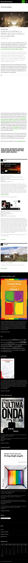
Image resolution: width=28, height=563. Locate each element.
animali (20, 339)
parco (2, 350)
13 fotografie (10, 262)
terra (23, 350)
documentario (16, 342)
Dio (13, 342)
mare (15, 346)
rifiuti (10, 350)
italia (10, 346)
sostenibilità (16, 350)
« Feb (2, 555)
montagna (3, 348)
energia (2, 344)
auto (23, 339)
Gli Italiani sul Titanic (5, 196)
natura (14, 348)
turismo (5, 351)
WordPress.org (4, 536)
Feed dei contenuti (4, 531)
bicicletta (2, 342)
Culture (10, 342)
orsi (23, 348)
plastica (4, 350)
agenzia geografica (4, 339)
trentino (2, 351)
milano (20, 346)
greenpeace (25, 344)
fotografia (17, 344)
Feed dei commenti (4, 534)
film (14, 344)
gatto (20, 344)
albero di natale (13, 148)
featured (10, 344)
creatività (4, 150)
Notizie (19, 348)
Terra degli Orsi (4, 29)
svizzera (20, 350)
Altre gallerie (4, 268)
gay (22, 344)
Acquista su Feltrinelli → (6, 331)
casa (6, 342)
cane (4, 342)
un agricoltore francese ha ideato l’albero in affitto (12, 49)
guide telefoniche (17, 127)
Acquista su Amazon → (5, 442)
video (10, 351)
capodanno (21, 148)
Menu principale (26, 1)
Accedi (2, 529)
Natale (18, 150)
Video (5, 160)
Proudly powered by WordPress (6, 561)
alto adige (10, 339)
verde (8, 351)
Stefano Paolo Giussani (6, 1)
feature (5, 344)
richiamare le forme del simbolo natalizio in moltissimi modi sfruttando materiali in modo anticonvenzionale (13, 119)
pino (22, 150)
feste (14, 150)
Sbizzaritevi (16, 128)
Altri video (3, 239)
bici (25, 340)
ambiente (15, 340)
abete (3, 148)
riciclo (7, 350)
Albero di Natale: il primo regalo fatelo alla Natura (12, 33)
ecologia (9, 150)
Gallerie (6, 244)
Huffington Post (21, 141)
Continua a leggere (5, 194)
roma (13, 350)
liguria (13, 346)
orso (24, 348)
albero (7, 148)
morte (7, 348)
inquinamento (4, 346)
